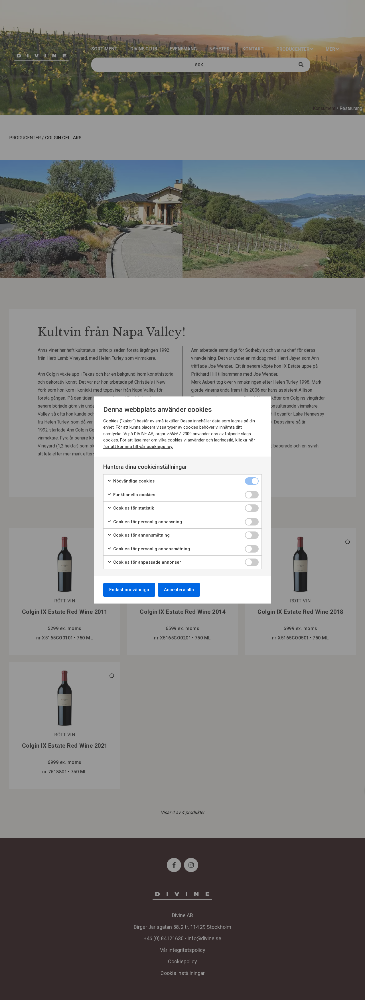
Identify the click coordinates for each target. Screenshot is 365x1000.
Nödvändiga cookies (133, 481)
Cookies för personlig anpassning (147, 521)
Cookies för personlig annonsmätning (151, 548)
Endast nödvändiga (129, 589)
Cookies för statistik (133, 508)
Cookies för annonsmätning (141, 535)
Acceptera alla (179, 589)
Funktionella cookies (133, 494)
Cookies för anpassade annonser (146, 562)
